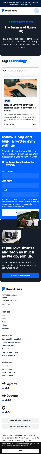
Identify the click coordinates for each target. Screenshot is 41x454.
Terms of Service (8, 372)
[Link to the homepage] (9, 10)
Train (4, 322)
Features (5, 328)
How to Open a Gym (9, 355)
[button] (36, 10)
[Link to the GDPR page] (20, 426)
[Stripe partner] (20, 420)
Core (3, 315)
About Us (5, 366)
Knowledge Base (8, 346)
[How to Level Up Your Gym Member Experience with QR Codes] (20, 102)
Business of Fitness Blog (11, 339)
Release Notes (7, 349)
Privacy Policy (7, 376)
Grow (4, 319)
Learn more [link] (24, 446)
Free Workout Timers (10, 352)
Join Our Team (7, 369)
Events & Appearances (11, 342)
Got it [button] (20, 451)
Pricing (4, 325)
